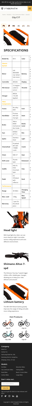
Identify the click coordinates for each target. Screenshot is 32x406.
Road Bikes (4, 372)
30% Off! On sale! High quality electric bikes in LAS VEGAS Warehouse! (16, 3)
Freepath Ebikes (18, 402)
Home (4, 14)
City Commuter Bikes (18, 14)
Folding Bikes (20, 369)
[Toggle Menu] (29, 8)
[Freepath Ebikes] (8, 8)
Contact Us (4, 352)
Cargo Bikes (19, 375)
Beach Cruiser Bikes (21, 372)
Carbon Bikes (5, 375)
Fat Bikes (3, 367)
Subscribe (5, 388)
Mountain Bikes (20, 367)
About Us (3, 349)
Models (9, 14)
